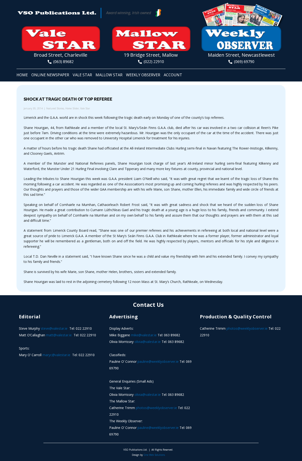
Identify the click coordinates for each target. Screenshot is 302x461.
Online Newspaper (50, 74)
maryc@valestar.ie (56, 355)
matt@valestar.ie (59, 335)
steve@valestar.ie (54, 328)
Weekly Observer (143, 74)
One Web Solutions (154, 455)
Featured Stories (55, 108)
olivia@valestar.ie (147, 341)
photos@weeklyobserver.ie (156, 408)
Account (173, 74)
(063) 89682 (62, 61)
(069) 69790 (243, 61)
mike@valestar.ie (144, 335)
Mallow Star (109, 74)
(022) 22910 (153, 61)
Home (22, 74)
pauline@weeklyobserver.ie (158, 361)
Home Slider (72, 108)
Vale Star (82, 74)
